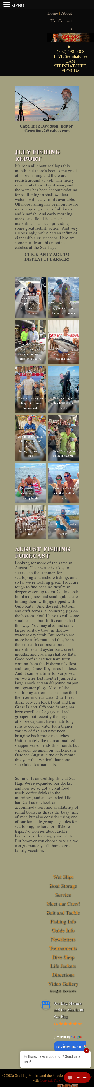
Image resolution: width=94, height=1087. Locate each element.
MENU (17, 6)
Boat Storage (63, 885)
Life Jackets (62, 965)
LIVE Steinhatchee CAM (70, 58)
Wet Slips (63, 876)
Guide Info (62, 929)
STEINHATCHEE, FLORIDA (70, 68)
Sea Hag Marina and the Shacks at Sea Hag (69, 1009)
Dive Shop (63, 956)
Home (52, 13)
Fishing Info (63, 921)
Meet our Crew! (63, 903)
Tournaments (63, 947)
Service (63, 894)
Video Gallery (63, 983)
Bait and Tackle (63, 912)
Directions (63, 974)
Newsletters (62, 938)
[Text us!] (77, 1078)
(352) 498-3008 (70, 51)
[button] (7, 5)
